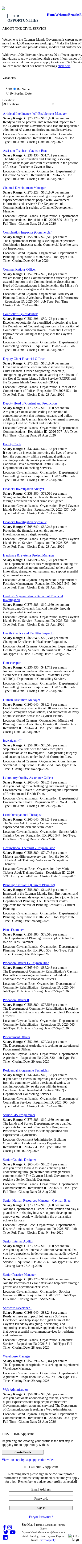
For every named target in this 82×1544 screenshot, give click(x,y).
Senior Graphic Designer (19, 1159)
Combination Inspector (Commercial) (27, 232)
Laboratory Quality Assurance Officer (28, 777)
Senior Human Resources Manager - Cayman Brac (36, 1200)
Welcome (61, 14)
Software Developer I (17, 1308)
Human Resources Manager (21, 700)
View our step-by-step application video (28, 1459)
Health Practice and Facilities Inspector (28, 633)
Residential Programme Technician (26, 1070)
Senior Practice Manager (19, 1274)
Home (51, 14)
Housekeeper (11, 663)
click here (64, 66)
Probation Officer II (16, 1000)
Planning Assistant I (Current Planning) (29, 885)
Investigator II (12, 740)
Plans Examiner (13, 929)
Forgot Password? (41, 1517)
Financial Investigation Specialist (24, 522)
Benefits (73, 14)
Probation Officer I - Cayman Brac (26, 963)
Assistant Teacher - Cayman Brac (25, 150)
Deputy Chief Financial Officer (23, 358)
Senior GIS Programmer (19, 1115)
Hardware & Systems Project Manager (28, 555)
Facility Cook (12, 444)
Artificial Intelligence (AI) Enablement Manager (35, 113)
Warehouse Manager (16, 1356)
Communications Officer (19, 269)
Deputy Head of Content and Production (30, 403)
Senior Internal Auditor (18, 1241)
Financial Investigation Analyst (23, 489)
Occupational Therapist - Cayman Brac (29, 848)
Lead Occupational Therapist (22, 815)
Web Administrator (15, 1389)
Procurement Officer (16, 1037)
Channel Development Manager (24, 187)
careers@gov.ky (48, 1540)
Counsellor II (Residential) (20, 314)
